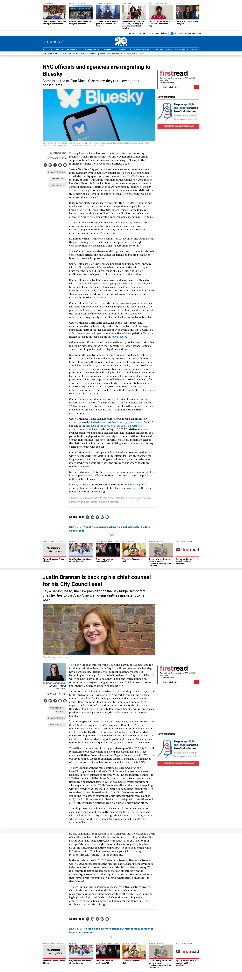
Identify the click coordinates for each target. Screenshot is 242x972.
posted (135, 358)
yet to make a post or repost (132, 303)
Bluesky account (117, 336)
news (89, 792)
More (194, 49)
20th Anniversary (139, 49)
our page (132, 488)
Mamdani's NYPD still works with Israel (122, 53)
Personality (74, 49)
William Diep (58, 152)
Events (122, 49)
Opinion (107, 49)
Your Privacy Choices (158, 33)
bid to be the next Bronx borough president (115, 422)
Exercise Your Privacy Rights (189, 33)
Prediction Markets (177, 49)
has (81, 484)
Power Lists (92, 49)
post (79, 455)
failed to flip (82, 799)
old (83, 792)
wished (82, 402)
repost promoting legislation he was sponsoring (119, 283)
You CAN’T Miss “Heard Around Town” (76, 53)
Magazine (158, 49)
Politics (47, 49)
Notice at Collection (136, 33)
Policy (59, 49)
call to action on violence (91, 267)
